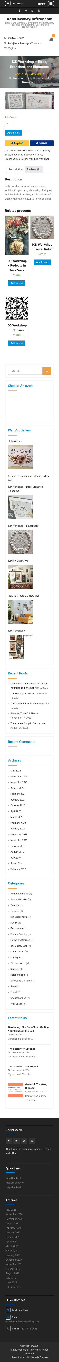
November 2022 (19, 782)
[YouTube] (32, 1141)
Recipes (14, 969)
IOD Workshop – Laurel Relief (23, 525)
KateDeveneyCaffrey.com (29, 19)
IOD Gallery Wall (32, 74)
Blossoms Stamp (33, 154)
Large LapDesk (13, 1187)
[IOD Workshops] (20, 648)
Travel (13, 992)
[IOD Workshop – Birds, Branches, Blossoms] (20, 508)
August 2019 (17, 851)
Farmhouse (16, 928)
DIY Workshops (18, 916)
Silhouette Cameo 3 (21, 980)
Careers (14, 905)
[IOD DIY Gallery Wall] (20, 578)
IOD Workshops (16, 630)
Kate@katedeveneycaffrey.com (22, 1321)
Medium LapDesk (15, 1182)
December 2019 (18, 834)
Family (13, 922)
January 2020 (17, 828)
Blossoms (16, 154)
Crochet (14, 911)
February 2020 (18, 822)
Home (17, 74)
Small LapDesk (13, 1178)
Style (13, 986)
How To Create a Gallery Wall (23, 595)
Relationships (17, 974)
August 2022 (17, 788)
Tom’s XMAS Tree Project (24, 703)
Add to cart (13, 132)
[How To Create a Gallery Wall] (20, 613)
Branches (10, 158)
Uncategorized (18, 998)
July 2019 (15, 857)
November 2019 (19, 840)
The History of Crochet (22, 693)
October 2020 (17, 805)
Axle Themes (41, 1357)
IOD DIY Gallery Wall (18, 560)
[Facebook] (9, 1141)
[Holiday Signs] (20, 458)
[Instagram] (24, 1141)
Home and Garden (20, 940)
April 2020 (15, 811)
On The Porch (17, 963)
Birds (7, 154)
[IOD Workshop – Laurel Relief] (20, 543)
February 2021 (18, 793)
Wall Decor (16, 1003)
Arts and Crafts (18, 899)
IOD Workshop (41, 158)
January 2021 (17, 799)
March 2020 (16, 817)
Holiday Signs (15, 441)
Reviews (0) (33, 169)
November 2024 (19, 776)
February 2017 (18, 869)
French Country (18, 934)
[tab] (16, 169)
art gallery (45, 150)
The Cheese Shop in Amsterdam (28, 723)
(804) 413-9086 (16, 38)
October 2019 (17, 846)
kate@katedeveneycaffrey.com (24, 43)
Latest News (17, 951)
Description (16, 169)
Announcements (19, 893)
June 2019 (16, 863)
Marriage (15, 957)
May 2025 (15, 770)
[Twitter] (16, 1141)
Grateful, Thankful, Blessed (24, 713)
